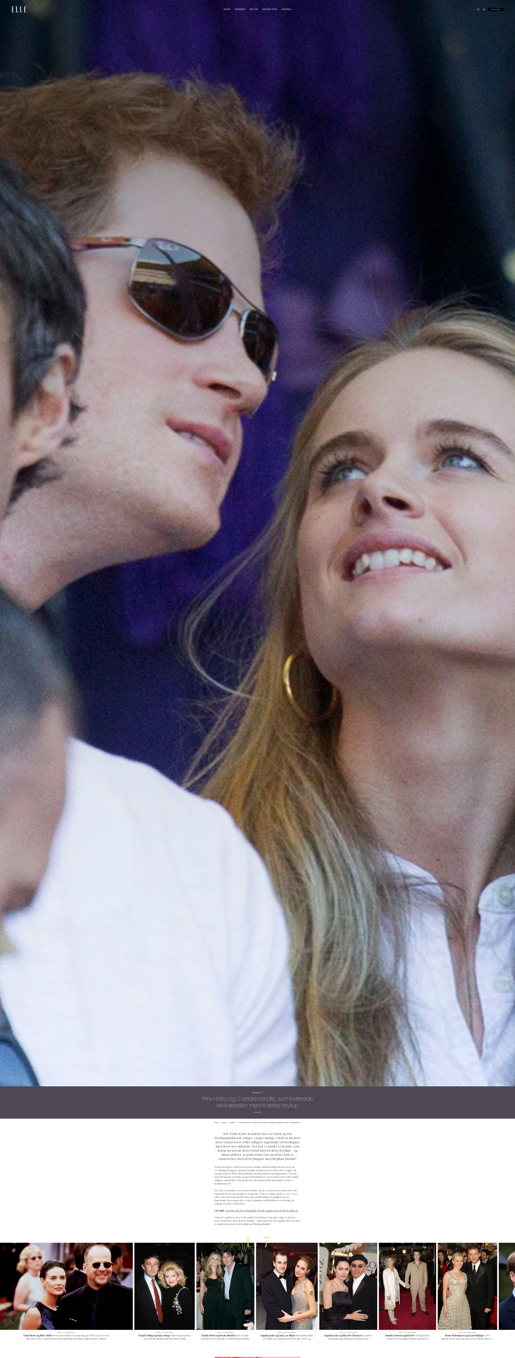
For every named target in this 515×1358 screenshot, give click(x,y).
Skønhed (240, 9)
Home (216, 1122)
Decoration (269, 9)
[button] (278, 1242)
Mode (227, 9)
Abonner (496, 9)
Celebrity (257, 1092)
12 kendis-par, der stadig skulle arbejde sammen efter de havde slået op (261, 1211)
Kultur (254, 9)
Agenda (286, 9)
